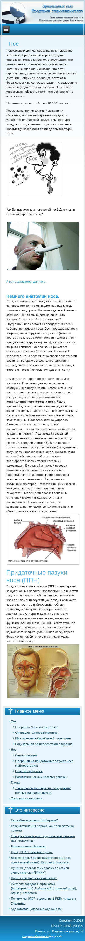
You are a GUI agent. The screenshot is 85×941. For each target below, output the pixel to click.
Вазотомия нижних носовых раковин (41, 777)
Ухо (13, 721)
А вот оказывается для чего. (26, 281)
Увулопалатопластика (26, 798)
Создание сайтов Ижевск (35, 936)
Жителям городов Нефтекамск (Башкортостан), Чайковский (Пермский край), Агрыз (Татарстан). (44, 888)
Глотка (15, 782)
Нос (13, 749)
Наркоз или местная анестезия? (34, 878)
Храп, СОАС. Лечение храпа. (32, 852)
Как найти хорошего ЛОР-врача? (34, 820)
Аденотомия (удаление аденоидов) (36, 909)
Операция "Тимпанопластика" (36, 727)
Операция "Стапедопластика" (36, 732)
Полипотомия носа (28, 771)
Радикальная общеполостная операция (44, 744)
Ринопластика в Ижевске (28, 846)
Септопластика (26, 755)
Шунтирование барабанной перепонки (43, 738)
